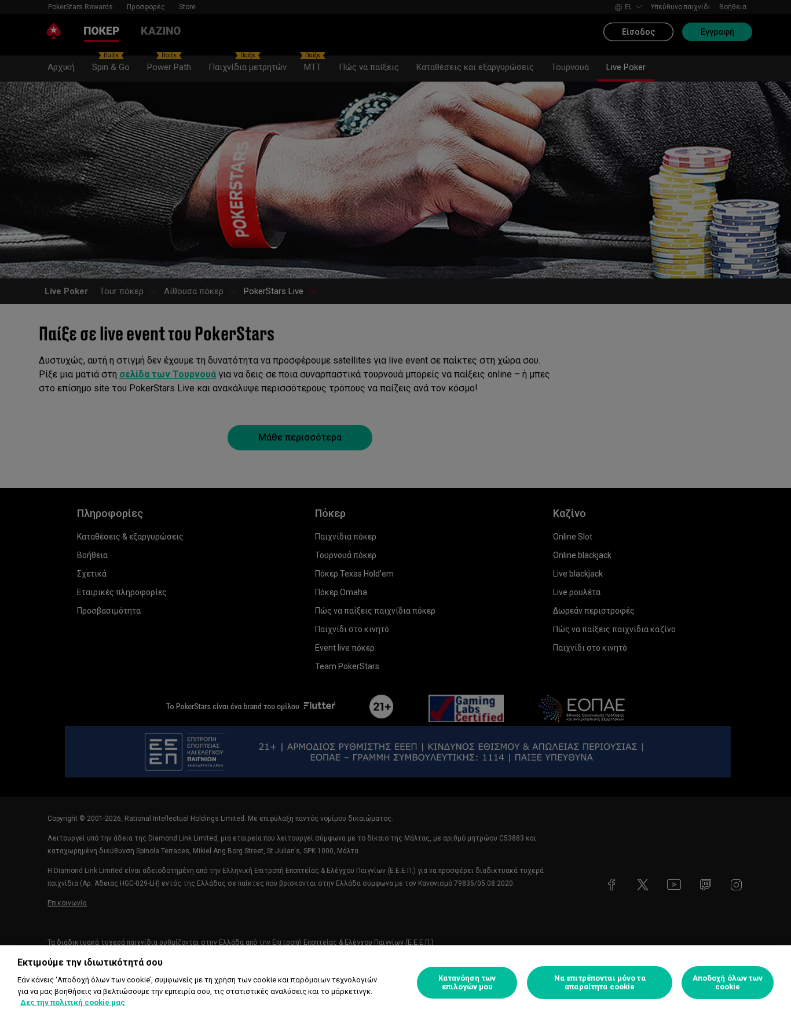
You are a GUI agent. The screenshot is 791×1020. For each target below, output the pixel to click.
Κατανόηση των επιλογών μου (467, 983)
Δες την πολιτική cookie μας (72, 1002)
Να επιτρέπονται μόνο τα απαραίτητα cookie (600, 983)
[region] (395, 982)
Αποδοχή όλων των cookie (728, 983)
